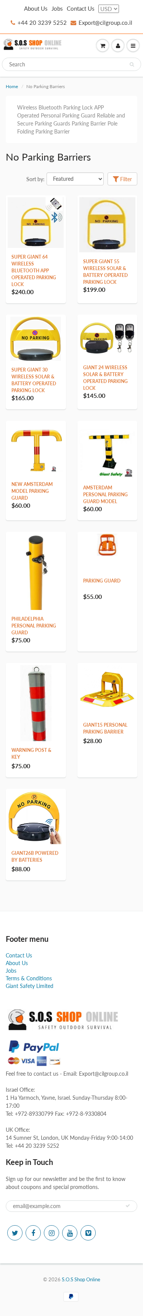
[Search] (131, 64)
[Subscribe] (127, 1206)
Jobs (57, 8)
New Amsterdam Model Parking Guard (32, 491)
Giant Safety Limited (29, 986)
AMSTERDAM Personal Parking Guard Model (105, 494)
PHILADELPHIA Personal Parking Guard (33, 625)
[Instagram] (51, 1232)
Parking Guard (102, 581)
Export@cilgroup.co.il (105, 22)
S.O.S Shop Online (81, 1279)
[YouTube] (69, 1232)
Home (12, 86)
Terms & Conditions (29, 978)
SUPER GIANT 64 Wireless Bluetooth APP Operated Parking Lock (33, 270)
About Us (36, 8)
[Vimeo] (88, 1232)
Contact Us (81, 8)
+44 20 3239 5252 (42, 22)
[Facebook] (33, 1232)
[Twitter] (14, 1232)
